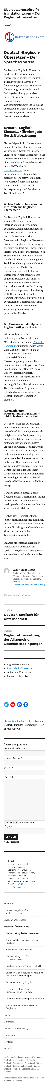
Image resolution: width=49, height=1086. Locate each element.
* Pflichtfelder (11, 841)
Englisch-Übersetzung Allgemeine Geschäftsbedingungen (24, 974)
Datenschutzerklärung (16, 1028)
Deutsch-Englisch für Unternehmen (17, 958)
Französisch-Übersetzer (20, 668)
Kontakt (8, 1042)
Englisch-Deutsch (12, 1060)
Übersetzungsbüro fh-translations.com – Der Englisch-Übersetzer (22, 13)
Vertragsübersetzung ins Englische (25, 998)
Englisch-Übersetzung (29, 721)
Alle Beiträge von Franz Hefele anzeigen (30, 585)
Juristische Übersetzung (19, 949)
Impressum (10, 1035)
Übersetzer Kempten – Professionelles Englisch (19, 990)
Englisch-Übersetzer (15, 920)
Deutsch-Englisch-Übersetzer (22, 933)
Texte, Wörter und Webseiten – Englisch (22, 941)
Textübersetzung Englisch (20, 982)
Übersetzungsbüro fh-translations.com (16, 911)
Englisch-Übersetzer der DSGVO (23, 966)
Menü (8, 25)
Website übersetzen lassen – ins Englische (23, 1007)
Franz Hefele (13, 595)
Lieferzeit (9, 1021)
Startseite (9, 721)
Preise (7, 1015)
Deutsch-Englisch (29, 1060)
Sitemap (8, 1048)
